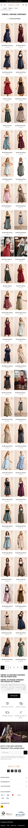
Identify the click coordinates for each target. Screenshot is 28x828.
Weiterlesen (14, 696)
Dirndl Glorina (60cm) (7, 659)
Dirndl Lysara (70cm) (21, 472)
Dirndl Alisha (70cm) (21, 179)
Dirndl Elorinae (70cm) (7, 579)
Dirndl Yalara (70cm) (7, 152)
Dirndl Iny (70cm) (7, 125)
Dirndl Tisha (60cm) (21, 152)
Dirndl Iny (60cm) (7, 286)
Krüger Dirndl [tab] (5, 777)
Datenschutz (13, 825)
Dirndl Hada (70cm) (21, 206)
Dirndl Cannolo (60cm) (7, 392)
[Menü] (12, 812)
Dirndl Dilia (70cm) (20, 45)
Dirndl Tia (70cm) (20, 286)
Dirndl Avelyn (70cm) (7, 232)
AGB (8, 825)
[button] (12, 25)
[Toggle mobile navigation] (1, 4)
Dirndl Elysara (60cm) (20, 553)
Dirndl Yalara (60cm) (7, 553)
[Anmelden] (25, 752)
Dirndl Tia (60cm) (7, 99)
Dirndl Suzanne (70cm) (20, 125)
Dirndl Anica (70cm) (21, 72)
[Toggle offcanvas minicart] (26, 5)
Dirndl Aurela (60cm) (20, 232)
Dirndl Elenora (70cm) (7, 45)
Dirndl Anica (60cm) (7, 72)
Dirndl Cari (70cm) (20, 579)
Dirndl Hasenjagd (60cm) (20, 259)
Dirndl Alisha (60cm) (21, 419)
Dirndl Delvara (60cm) (20, 99)
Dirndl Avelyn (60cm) (7, 526)
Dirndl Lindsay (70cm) (20, 312)
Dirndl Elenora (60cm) (7, 366)
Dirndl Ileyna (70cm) (21, 526)
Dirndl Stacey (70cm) (21, 659)
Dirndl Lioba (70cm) (21, 499)
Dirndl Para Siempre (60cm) (7, 259)
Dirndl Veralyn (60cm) (7, 312)
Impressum (3, 825)
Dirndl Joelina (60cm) (7, 606)
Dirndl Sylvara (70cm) (7, 419)
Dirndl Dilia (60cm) (7, 339)
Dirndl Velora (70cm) (7, 472)
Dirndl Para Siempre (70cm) (20, 392)
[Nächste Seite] (25, 667)
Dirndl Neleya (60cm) (20, 606)
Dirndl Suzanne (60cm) (7, 633)
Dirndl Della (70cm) (21, 339)
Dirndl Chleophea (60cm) (7, 206)
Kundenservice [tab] (5, 782)
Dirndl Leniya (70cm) (7, 446)
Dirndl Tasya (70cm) (21, 633)
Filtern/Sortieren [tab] (14, 19)
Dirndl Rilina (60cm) (7, 179)
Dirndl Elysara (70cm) (20, 366)
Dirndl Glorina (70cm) (20, 446)
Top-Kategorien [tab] (5, 786)
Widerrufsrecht (21, 825)
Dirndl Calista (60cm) (7, 499)
